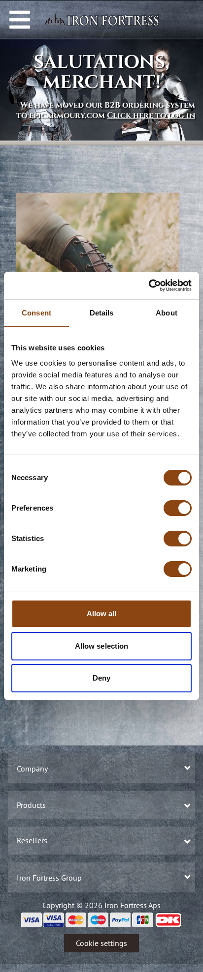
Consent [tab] (36, 313)
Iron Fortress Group (49, 878)
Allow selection (102, 646)
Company (32, 768)
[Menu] (20, 19)
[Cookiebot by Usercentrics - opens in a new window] (148, 285)
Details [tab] (102, 313)
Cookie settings (101, 943)
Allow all (102, 613)
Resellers (32, 840)
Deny (101, 678)
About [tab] (166, 313)
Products (31, 805)
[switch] (178, 508)
